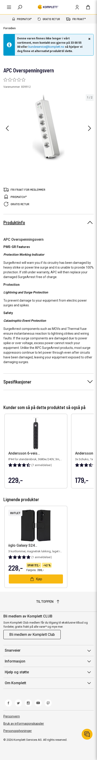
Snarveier (13, 650)
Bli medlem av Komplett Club (32, 634)
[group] (48, 127)
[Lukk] (88, 38)
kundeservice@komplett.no (46, 46)
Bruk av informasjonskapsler (23, 723)
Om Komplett (15, 683)
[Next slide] (89, 128)
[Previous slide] (7, 128)
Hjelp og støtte (17, 672)
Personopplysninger (17, 731)
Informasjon (15, 661)
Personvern (11, 716)
